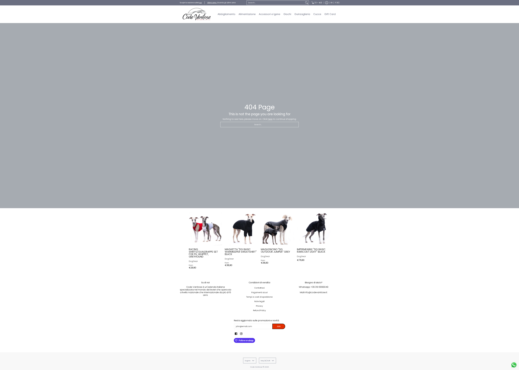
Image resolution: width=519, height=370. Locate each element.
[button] (236, 333)
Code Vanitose (256, 367)
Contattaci (259, 288)
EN (331, 2)
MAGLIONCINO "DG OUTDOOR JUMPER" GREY (275, 250)
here (270, 119)
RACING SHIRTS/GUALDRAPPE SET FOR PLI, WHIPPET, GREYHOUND (203, 253)
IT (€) (337, 2)
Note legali (259, 301)
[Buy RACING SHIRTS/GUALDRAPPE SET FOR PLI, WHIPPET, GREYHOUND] (205, 229)
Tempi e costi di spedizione (259, 297)
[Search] (306, 3)
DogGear (193, 261)
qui (200, 2)
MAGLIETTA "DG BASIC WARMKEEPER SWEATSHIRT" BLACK (241, 252)
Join (279, 326)
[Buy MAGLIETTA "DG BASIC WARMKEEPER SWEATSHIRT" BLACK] (241, 229)
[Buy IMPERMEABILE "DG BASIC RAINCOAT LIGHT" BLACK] (313, 229)
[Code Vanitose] (197, 14)
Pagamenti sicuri (259, 292)
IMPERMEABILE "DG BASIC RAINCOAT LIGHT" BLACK (311, 250)
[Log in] (326, 2)
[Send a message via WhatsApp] (514, 365)
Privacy (259, 306)
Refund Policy (259, 310)
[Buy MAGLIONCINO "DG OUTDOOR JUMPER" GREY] (277, 229)
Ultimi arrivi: (212, 2)
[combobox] (275, 3)
